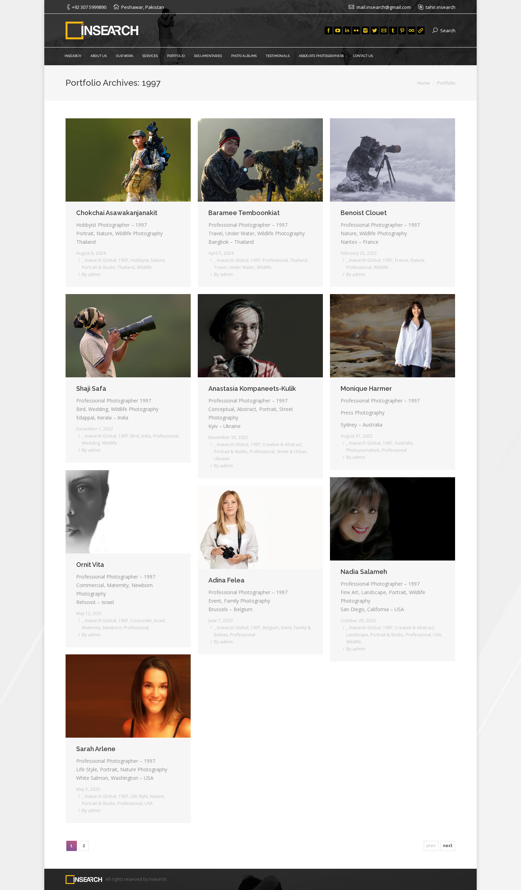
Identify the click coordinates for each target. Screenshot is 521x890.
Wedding (91, 443)
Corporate (141, 621)
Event (286, 628)
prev (431, 845)
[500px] (411, 30)
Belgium (271, 628)
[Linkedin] (347, 30)
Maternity (91, 628)
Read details (138, 160)
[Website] (421, 30)
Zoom (119, 160)
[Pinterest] (402, 30)
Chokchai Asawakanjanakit (116, 212)
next (448, 845)
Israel (159, 621)
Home (423, 83)
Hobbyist (139, 260)
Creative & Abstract (282, 444)
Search (447, 30)
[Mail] (384, 30)
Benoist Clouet (364, 212)
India (146, 436)
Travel (220, 267)
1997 (123, 260)
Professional (275, 260)
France (401, 260)
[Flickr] (356, 30)
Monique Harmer (366, 388)
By (91, 274)
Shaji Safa (91, 388)
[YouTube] (338, 30)
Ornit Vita (90, 564)
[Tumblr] (393, 30)
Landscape (357, 635)
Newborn (112, 628)
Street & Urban (292, 452)
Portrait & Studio (98, 267)
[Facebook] (328, 30)
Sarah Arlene (96, 749)
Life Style (139, 796)
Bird (134, 436)
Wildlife (144, 267)
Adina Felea (226, 580)
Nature (158, 260)
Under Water (241, 267)
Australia (404, 443)
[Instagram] (365, 30)
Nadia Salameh (364, 571)
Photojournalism (363, 450)
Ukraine (222, 459)
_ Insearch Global (99, 260)
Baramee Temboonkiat (244, 212)
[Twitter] (375, 30)
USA (437, 635)
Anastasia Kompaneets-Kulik (252, 388)
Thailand (126, 267)
